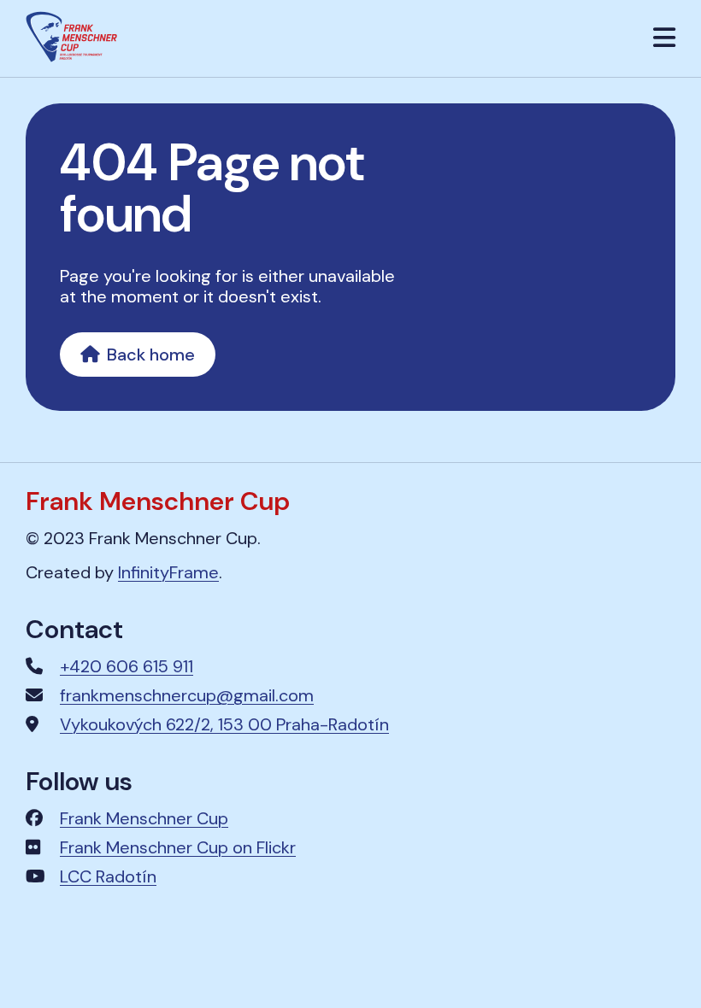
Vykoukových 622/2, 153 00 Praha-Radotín (224, 724)
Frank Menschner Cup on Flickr (178, 847)
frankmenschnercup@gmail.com (187, 695)
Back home (151, 354)
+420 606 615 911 (126, 666)
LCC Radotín (108, 876)
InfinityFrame (168, 572)
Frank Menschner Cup (144, 818)
